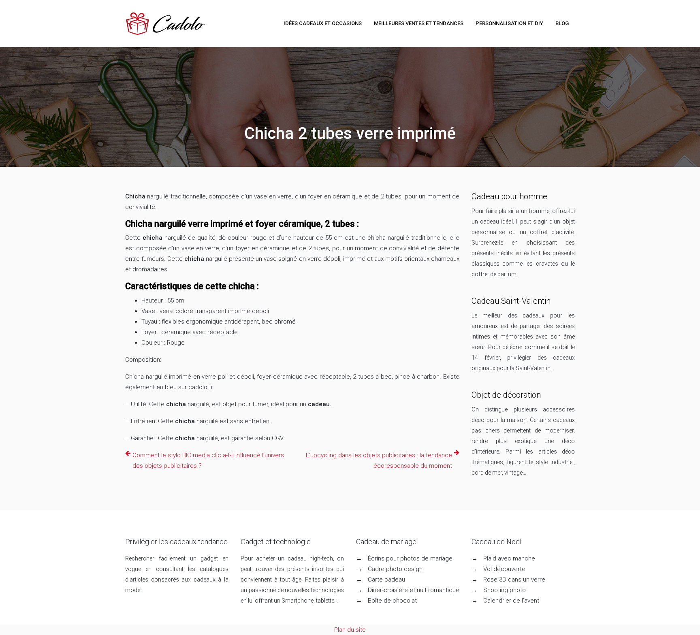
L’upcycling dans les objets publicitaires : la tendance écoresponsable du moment (379, 460)
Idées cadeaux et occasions (323, 23)
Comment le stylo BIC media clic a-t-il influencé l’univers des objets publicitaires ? (208, 460)
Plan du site (350, 629)
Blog (562, 23)
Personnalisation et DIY (509, 23)
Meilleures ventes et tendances (418, 23)
